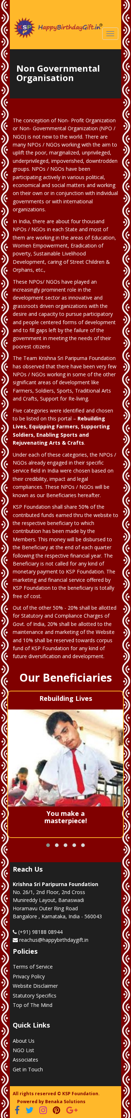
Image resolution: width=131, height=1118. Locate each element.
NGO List (23, 1050)
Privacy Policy (29, 976)
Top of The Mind (32, 1004)
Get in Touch (28, 1069)
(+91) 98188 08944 (40, 931)
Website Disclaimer (35, 985)
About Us (24, 1040)
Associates (25, 1059)
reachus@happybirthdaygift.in (53, 939)
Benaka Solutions (65, 1101)
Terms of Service (33, 966)
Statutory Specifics (34, 995)
